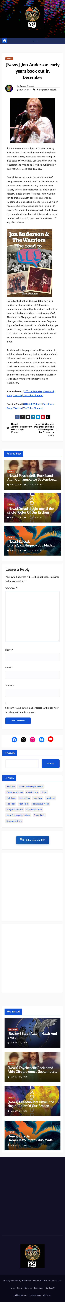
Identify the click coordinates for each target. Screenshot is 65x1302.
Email (9, 667)
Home (12, 1288)
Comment (11, 587)
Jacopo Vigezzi (27, 86)
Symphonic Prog (14, 821)
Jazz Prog (37, 798)
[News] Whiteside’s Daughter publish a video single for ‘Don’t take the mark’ (44, 430)
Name (9, 649)
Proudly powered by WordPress (17, 1281)
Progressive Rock (14, 809)
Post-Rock (23, 804)
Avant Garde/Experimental (30, 786)
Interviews (38, 1288)
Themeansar (55, 1281)
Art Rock (10, 786)
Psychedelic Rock (34, 809)
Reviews (13, 1029)
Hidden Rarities (20, 1295)
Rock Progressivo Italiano (18, 815)
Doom (44, 792)
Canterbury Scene (14, 792)
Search (10, 753)
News (9, 59)
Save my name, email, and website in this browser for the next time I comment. (32, 710)
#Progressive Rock (46, 89)
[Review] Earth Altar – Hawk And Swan (32, 1035)
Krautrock (50, 798)
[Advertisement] (32, 886)
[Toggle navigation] (34, 41)
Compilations (35, 1295)
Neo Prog (10, 804)
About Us (47, 1295)
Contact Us (50, 1288)
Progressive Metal (40, 804)
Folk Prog (10, 798)
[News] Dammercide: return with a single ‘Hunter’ (21, 428)
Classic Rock (32, 792)
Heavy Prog (24, 798)
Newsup (43, 1281)
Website (9, 685)
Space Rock (39, 815)
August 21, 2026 (18, 1043)
